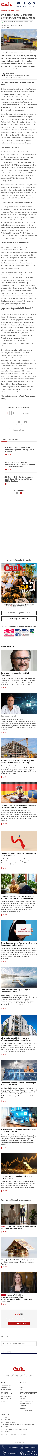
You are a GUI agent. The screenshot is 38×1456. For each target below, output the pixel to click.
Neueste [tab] (4, 439)
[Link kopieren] (12, 422)
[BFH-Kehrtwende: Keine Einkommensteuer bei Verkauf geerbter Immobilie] (19, 792)
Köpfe (3, 1401)
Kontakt (22, 1398)
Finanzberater (5, 1387)
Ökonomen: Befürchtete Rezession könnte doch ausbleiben (18, 854)
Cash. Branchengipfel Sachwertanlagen (14, 1429)
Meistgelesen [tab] (13, 439)
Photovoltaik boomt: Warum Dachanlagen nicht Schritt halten (18, 1084)
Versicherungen (6, 1385)
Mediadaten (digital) (26, 1401)
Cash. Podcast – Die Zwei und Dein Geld (13, 1434)
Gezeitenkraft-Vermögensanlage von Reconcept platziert (16, 991)
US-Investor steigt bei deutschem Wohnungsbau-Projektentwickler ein (16, 1039)
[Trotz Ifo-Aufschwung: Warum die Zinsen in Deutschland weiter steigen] (19, 930)
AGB (21, 1390)
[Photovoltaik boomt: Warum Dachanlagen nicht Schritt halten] (19, 1070)
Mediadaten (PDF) (25, 1403)
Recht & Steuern (6, 1398)
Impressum (23, 1396)
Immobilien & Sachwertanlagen (7, 1393)
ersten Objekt (9, 94)
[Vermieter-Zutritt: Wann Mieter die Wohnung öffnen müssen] (19, 1214)
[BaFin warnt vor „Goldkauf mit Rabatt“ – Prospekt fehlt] (19, 1163)
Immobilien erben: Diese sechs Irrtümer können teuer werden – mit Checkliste (17, 897)
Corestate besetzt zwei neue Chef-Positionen (15, 674)
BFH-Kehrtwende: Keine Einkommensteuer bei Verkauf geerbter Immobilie (19, 806)
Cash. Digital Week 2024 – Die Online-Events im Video (17, 1424)
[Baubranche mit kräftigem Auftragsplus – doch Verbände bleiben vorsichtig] (19, 748)
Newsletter (23, 1406)
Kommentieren (19, 430)
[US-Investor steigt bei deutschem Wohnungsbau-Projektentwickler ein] (19, 1025)
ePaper (22, 1387)
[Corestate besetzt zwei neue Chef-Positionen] (19, 660)
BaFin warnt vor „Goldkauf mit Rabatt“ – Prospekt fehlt (18, 1177)
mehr (9, 454)
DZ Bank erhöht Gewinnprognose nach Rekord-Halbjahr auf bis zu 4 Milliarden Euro (19, 479)
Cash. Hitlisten (6, 1432)
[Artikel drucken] (19, 422)
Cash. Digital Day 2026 (8, 1422)
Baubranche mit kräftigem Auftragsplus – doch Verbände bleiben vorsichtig (18, 761)
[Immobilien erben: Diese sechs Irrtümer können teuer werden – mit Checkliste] (19, 884)
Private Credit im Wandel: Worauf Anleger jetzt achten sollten (18, 1130)
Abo (21, 1385)
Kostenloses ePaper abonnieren (19, 613)
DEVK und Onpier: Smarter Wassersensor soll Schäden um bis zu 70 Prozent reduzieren (20, 464)
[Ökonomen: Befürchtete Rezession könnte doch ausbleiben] (19, 841)
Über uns (23, 1408)
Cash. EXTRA (4, 1417)
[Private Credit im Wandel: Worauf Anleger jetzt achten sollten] (19, 1117)
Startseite (25, 413)
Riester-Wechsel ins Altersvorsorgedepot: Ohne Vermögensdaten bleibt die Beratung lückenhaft (16, 1298)
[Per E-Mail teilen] (25, 422)
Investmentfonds (6, 1390)
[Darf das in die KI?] (19, 703)
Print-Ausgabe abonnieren (19, 619)
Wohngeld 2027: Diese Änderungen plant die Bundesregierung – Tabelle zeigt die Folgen (17, 1262)
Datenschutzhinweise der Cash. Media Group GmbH (28, 1393)
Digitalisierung (6, 1396)
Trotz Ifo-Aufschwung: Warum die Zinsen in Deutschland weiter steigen (19, 944)
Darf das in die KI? (8, 716)
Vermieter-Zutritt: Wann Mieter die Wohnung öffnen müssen (18, 1228)
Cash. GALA (4, 1427)
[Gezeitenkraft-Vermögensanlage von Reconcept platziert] (19, 977)
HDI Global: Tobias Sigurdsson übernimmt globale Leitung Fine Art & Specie (20, 449)
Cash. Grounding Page (27, 1410)
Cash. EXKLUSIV (5, 1420)
